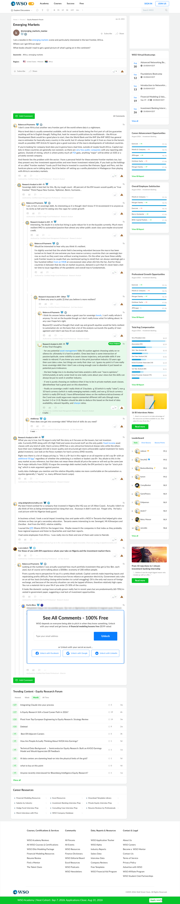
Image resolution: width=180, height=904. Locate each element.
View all (17, 780)
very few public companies (88, 150)
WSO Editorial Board (75, 858)
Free (82, 3)
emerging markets (40, 40)
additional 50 (26, 459)
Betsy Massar (145, 519)
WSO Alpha (96, 845)
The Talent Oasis (34, 867)
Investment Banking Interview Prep (66, 803)
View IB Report (138, 176)
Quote (25, 176)
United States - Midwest (34, 61)
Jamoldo (143, 528)
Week (27, 698)
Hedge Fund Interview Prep (27, 808)
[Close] (162, 900)
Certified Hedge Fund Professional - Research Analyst (46, 179)
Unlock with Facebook (49, 653)
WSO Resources (72, 849)
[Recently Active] (37, 10)
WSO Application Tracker (102, 840)
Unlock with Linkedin (108, 653)
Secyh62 (143, 460)
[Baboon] (68, 296)
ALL (77, 10)
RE (67, 10)
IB (54, 10)
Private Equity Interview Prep (100, 803)
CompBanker (145, 485)
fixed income (109, 443)
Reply (19, 176)
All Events (69, 845)
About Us (127, 840)
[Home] (19, 3)
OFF (72, 10)
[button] (120, 33)
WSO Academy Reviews (38, 840)
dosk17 (143, 511)
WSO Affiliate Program (133, 872)
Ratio (136, 443)
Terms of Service (130, 858)
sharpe (77, 403)
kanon (142, 477)
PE (58, 10)
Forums (22, 19)
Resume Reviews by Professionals (101, 808)
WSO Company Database (62, 813)
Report (31, 176)
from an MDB (60, 262)
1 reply (32, 431)
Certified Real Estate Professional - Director (51, 673)
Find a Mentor (33, 863)
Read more (140, 427)
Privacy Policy (129, 863)
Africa (25, 55)
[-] (15, 184)
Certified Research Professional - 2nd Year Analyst (65, 307)
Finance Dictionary (74, 854)
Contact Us (128, 854)
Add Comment (26, 116)
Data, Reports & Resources (103, 831)
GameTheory (145, 494)
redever (143, 451)
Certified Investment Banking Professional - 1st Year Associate (61, 429)
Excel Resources (58, 798)
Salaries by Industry (24, 803)
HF (63, 10)
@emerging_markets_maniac (34, 31)
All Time (45, 698)
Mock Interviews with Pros (27, 813)
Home (15, 19)
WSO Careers (129, 845)
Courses (58, 3)
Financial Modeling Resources (28, 798)
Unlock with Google (79, 653)
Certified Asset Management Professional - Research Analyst (52, 198)
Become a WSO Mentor (134, 849)
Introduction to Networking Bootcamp (154, 85)
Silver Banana (146, 443)
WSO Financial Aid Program (104, 872)
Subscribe (108, 34)
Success (70, 3)
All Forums (70, 840)
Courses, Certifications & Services (43, 831)
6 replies (45, 413)
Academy (44, 3)
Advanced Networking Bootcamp (154, 62)
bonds (99, 315)
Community (70, 831)
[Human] (45, 502)
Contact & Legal (130, 831)
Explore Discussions (22, 10)
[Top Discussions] (43, 10)
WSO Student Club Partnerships (138, 876)
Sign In (148, 4)
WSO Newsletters (73, 872)
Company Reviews (99, 863)
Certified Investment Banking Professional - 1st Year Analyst (48, 559)
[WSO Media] (48, 10)
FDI (74, 153)
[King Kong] (37, 124)
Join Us (162, 4)
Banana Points (160, 443)
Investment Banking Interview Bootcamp (154, 108)
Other (37, 176)
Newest (18, 698)
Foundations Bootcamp (151, 74)
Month (36, 698)
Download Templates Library (99, 798)
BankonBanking (146, 468)
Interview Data (97, 858)
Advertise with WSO (132, 867)
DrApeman (144, 502)
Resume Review (34, 858)
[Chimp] (22, 33)
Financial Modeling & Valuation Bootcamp (154, 97)
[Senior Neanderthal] (47, 184)
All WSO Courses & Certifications (42, 845)
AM (19, 185)
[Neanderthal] (30, 547)
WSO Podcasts (72, 867)
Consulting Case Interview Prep (64, 808)
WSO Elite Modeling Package (40, 849)
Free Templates (97, 867)
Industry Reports (98, 849)
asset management (68, 351)
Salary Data (96, 854)
